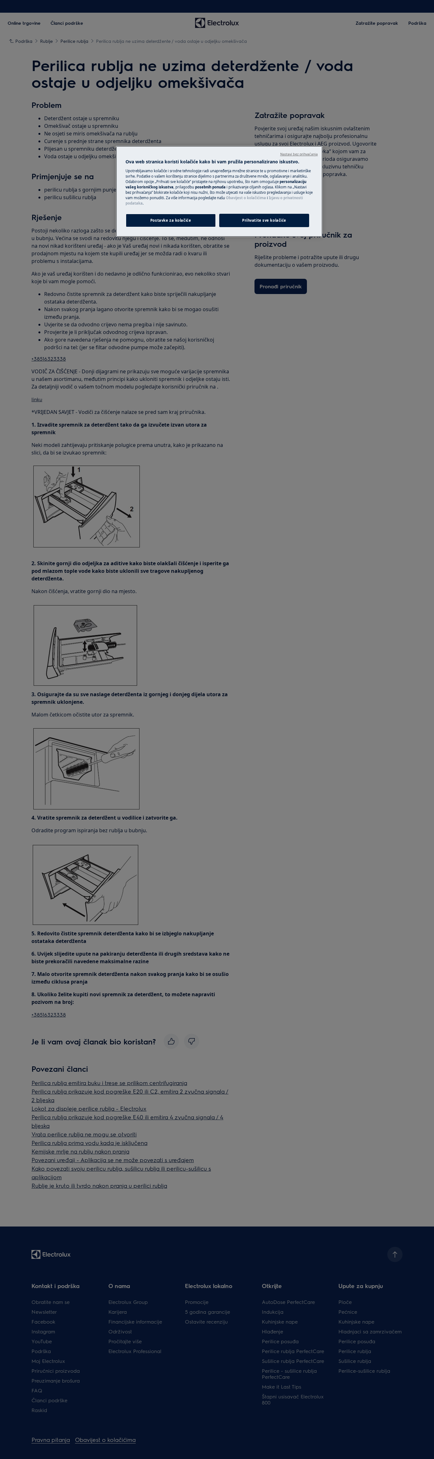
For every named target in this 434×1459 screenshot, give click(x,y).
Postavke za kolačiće (170, 220)
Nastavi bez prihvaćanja (299, 154)
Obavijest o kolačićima (246, 197)
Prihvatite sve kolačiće (264, 220)
